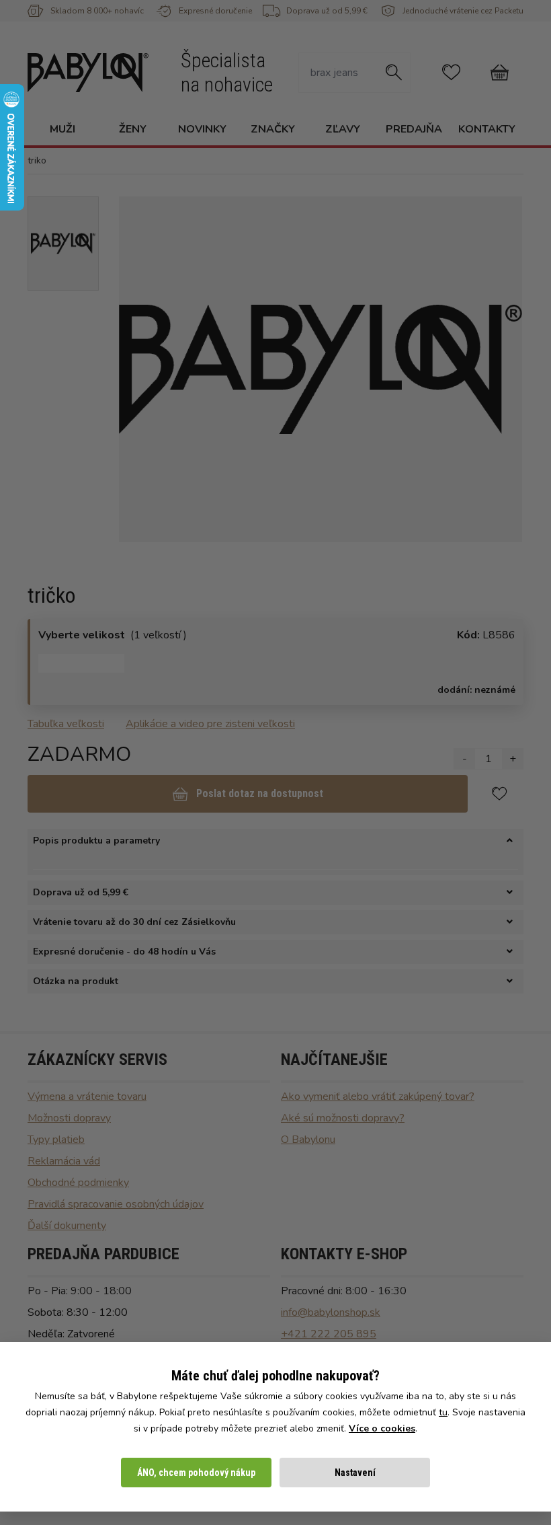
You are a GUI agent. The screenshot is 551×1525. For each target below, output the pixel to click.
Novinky (202, 129)
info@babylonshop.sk (330, 1312)
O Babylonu (308, 1139)
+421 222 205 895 (328, 1334)
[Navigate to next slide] (505, 369)
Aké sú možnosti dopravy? (343, 1118)
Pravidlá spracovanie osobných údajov (116, 1204)
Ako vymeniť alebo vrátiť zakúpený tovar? (377, 1096)
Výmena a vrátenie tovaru (87, 1096)
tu (443, 1412)
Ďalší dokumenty (67, 1225)
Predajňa (414, 129)
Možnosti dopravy (69, 1118)
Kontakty (486, 129)
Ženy (132, 129)
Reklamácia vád (64, 1161)
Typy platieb (56, 1139)
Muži (62, 129)
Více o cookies (382, 1428)
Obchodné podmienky (78, 1182)
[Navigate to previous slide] (136, 369)
